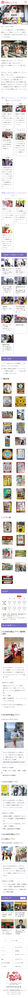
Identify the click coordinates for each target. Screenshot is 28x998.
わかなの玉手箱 (19, 963)
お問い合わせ (19, 89)
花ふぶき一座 (18, 947)
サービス (7, 26)
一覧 (22, 898)
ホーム (2, 26)
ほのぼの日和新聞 (5, 963)
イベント (3, 955)
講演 (2, 959)
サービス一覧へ (14, 940)
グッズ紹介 (4, 966)
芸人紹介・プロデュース (20, 955)
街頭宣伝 (17, 951)
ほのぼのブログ (19, 959)
